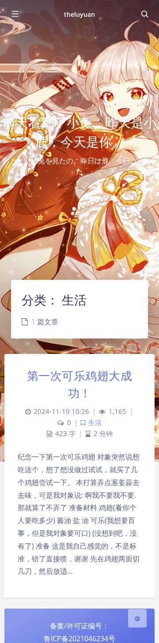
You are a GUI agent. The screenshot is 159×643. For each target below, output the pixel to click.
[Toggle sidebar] (14, 14)
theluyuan (79, 14)
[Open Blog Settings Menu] (137, 618)
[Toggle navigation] (144, 14)
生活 (95, 422)
